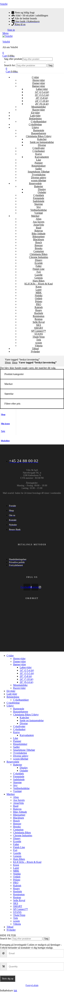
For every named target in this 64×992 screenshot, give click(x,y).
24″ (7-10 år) (42, 100)
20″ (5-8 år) (42, 97)
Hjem (8, 362)
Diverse (42, 145)
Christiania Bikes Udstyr (38, 136)
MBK (39, 292)
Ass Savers (38, 221)
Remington (38, 316)
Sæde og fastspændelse (42, 142)
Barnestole (38, 130)
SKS (38, 325)
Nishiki (38, 295)
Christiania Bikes (38, 254)
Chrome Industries (38, 257)
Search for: (9, 65)
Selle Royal (39, 322)
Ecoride (39, 263)
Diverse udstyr (38, 177)
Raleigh (39, 307)
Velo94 (3, 4)
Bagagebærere (38, 133)
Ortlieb (38, 298)
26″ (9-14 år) (42, 103)
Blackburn (38, 239)
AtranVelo (38, 224)
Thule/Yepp (38, 336)
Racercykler (38, 109)
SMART (38, 328)
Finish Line (38, 269)
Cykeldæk (38, 195)
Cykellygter (38, 148)
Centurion (38, 251)
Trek (38, 339)
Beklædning (35, 118)
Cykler (35, 77)
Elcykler (35, 112)
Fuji (39, 271)
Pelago (38, 301)
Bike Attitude (38, 233)
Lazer (39, 289)
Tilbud (35, 348)
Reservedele (35, 183)
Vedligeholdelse (38, 210)
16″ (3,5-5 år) (42, 95)
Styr (38, 207)
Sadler (38, 168)
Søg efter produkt (13, 59)
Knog (39, 286)
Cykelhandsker (38, 121)
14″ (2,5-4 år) (42, 92)
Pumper (39, 162)
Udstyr (35, 127)
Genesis (38, 277)
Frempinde (38, 198)
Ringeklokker (39, 165)
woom (38, 342)
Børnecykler (38, 86)
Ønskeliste (5, 441)
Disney (38, 260)
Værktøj (38, 213)
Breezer (39, 245)
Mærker (35, 215)
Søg (50, 65)
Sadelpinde (38, 201)
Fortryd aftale (32, 985)
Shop (14, 362)
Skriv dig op (7, 978)
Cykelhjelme (35, 124)
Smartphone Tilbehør (39, 171)
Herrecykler (38, 80)
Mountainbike (38, 106)
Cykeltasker (38, 151)
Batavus (38, 230)
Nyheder (35, 351)
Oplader (42, 192)
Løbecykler (42, 89)
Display (42, 189)
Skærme (38, 204)
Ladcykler (35, 115)
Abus (38, 218)
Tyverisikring (38, 174)
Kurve (38, 154)
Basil (38, 227)
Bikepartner (38, 236)
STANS (38, 333)
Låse (38, 159)
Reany (38, 310)
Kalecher (42, 139)
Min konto (5, 424)
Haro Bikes (38, 280)
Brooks (38, 248)
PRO (38, 304)
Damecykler (38, 83)
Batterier (38, 186)
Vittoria (39, 345)
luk (15, 990)
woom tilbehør (38, 180)
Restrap (39, 319)
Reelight (38, 313)
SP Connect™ (38, 330)
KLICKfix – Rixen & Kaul (38, 283)
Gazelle (39, 274)
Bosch (38, 242)
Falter (39, 266)
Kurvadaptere (42, 156)
